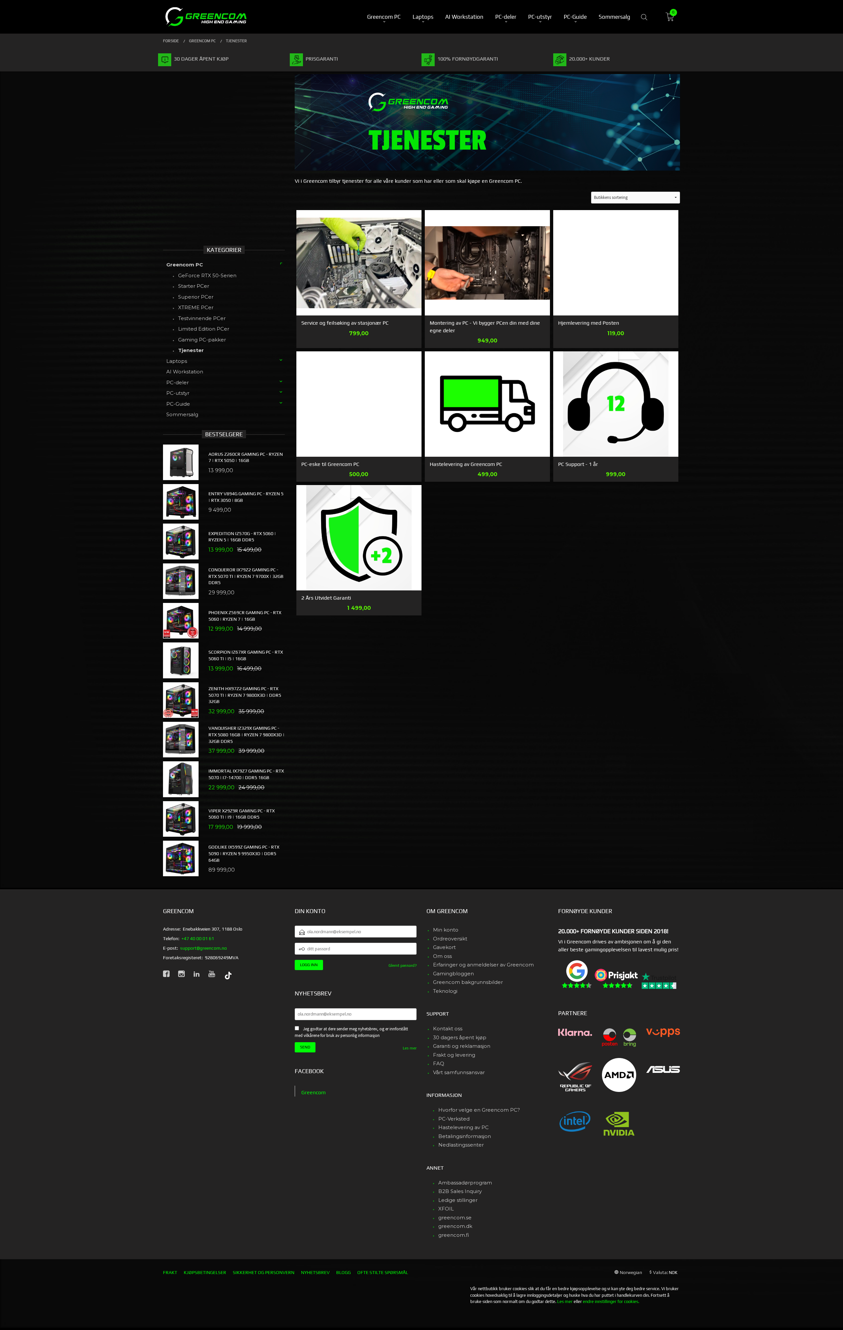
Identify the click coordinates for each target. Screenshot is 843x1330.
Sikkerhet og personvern (263, 1272)
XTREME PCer (195, 307)
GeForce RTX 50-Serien (207, 275)
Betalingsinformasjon (464, 1136)
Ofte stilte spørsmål (382, 1272)
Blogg (343, 1272)
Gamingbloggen (453, 973)
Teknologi (445, 991)
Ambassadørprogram (465, 1183)
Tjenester (191, 350)
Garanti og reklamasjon (461, 1046)
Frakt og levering (454, 1055)
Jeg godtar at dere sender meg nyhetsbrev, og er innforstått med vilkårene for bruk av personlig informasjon (351, 1032)
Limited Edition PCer (203, 329)
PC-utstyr (177, 393)
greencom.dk (455, 1226)
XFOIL (446, 1209)
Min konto (445, 930)
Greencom (313, 1092)
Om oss (442, 956)
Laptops (176, 361)
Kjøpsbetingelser (205, 1272)
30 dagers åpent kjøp (459, 1037)
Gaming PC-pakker (202, 340)
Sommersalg (182, 414)
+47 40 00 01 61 (197, 938)
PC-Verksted (454, 1119)
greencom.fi (453, 1235)
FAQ (438, 1063)
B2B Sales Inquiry (460, 1191)
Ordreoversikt (450, 939)
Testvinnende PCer (202, 318)
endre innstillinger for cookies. (611, 1301)
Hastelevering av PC (463, 1127)
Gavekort (444, 947)
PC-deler (177, 382)
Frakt (170, 1272)
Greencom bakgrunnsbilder (468, 982)
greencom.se (455, 1217)
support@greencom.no (203, 948)
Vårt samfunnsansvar (459, 1072)
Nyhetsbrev (315, 1272)
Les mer (410, 1048)
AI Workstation (184, 371)
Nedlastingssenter (461, 1145)
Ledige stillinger (457, 1200)
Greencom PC (184, 264)
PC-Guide (178, 404)
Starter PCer (193, 286)
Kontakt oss (447, 1028)
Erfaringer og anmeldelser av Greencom (483, 965)
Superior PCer (195, 297)
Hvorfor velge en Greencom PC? (479, 1110)
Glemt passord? (403, 965)
